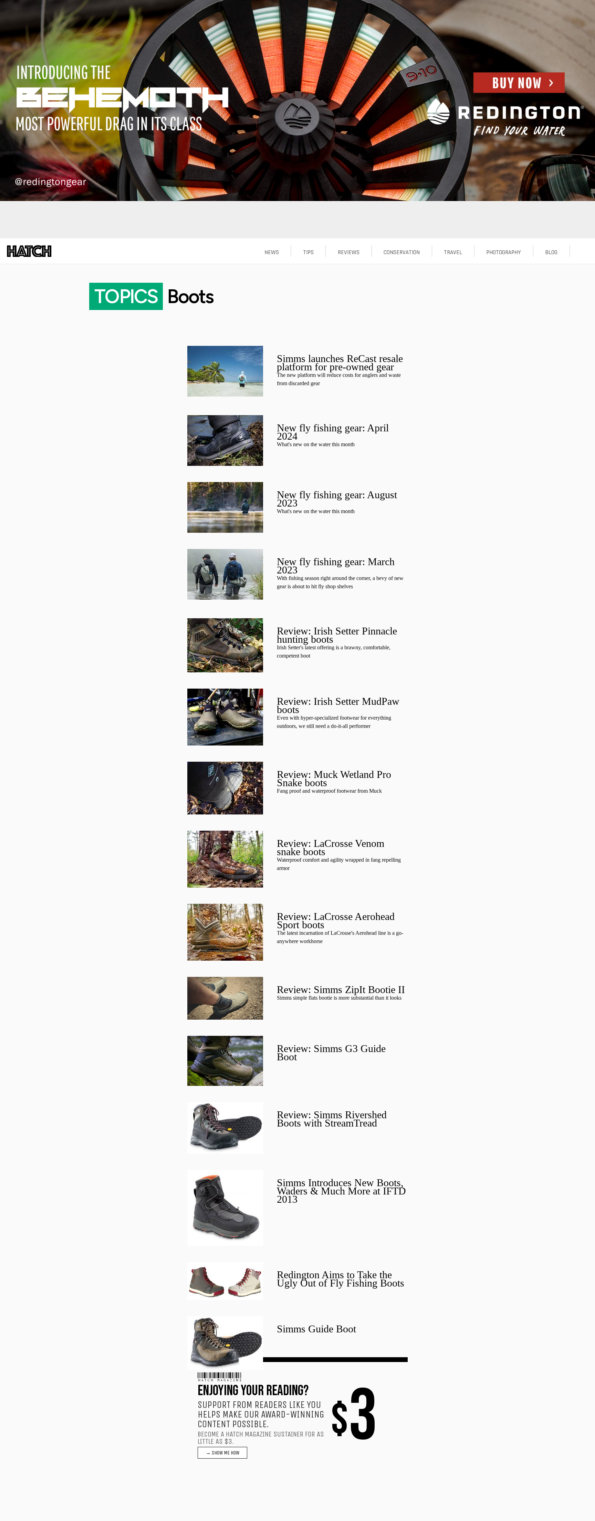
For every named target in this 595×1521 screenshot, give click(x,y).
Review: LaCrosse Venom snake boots (330, 847)
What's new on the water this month (316, 444)
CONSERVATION (402, 252)
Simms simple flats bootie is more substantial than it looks (339, 998)
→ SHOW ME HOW (222, 1453)
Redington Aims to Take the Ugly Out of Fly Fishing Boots (340, 1279)
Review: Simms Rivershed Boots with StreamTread (332, 1119)
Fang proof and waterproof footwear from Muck (329, 791)
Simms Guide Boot (316, 1328)
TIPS (308, 252)
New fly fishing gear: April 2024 (333, 432)
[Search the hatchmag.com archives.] (582, 252)
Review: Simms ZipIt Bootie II (341, 989)
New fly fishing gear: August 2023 (337, 499)
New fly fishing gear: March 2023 (336, 566)
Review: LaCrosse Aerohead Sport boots (336, 920)
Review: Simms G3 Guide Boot (331, 1052)
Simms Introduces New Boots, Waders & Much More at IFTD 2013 (341, 1191)
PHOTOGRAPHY (503, 252)
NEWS (271, 252)
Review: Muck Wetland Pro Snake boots (334, 778)
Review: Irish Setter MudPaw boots (338, 705)
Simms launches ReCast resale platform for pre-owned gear (340, 362)
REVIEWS (348, 252)
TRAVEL (453, 252)
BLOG (551, 252)
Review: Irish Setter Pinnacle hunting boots (337, 635)
